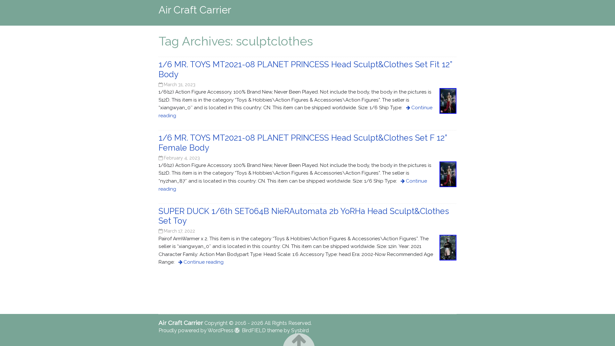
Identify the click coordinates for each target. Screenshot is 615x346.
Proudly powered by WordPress (196, 330)
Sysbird (300, 330)
